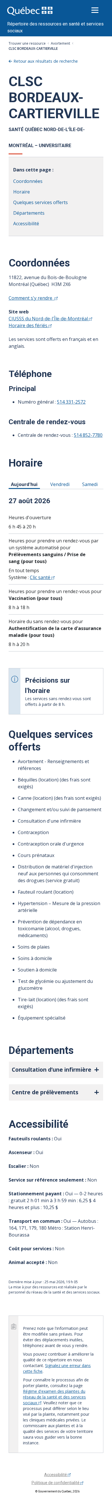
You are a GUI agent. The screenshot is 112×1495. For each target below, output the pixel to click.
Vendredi (61, 484)
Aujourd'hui (25, 484)
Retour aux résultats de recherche (45, 61)
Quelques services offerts (40, 202)
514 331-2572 (71, 402)
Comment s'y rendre (32, 298)
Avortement (60, 43)
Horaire (21, 192)
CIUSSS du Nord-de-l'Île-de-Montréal (49, 318)
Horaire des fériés (29, 325)
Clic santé (40, 577)
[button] (56, 1069)
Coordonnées (28, 181)
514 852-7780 (88, 435)
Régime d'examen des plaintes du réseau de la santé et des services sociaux (54, 1397)
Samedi (91, 484)
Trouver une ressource (27, 43)
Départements (29, 213)
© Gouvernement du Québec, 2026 (57, 1491)
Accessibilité (26, 223)
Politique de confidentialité (56, 1482)
